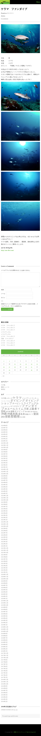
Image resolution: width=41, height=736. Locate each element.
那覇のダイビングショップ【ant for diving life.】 (25, 732)
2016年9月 (4, 686)
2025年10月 (4, 447)
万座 (26, 408)
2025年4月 (4, 460)
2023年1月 (4, 519)
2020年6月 (4, 587)
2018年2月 (4, 649)
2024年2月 (4, 491)
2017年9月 (4, 660)
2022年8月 (4, 530)
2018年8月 (4, 636)
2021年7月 (4, 559)
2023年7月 (4, 506)
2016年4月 (4, 697)
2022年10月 (4, 526)
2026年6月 (4, 430)
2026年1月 (4, 441)
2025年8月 (4, 452)
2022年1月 (4, 546)
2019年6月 (4, 614)
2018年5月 (4, 642)
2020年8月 (4, 583)
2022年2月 (4, 544)
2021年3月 (4, 568)
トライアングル (6, 332)
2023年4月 (4, 513)
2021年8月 (4, 557)
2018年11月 (4, 629)
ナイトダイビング (5, 406)
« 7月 (3, 376)
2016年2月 (4, 701)
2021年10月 (4, 552)
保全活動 (27, 411)
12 (20, 364)
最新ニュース (5, 387)
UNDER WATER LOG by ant (9, 710)
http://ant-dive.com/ (7, 250)
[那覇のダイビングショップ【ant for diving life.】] (5, 2)
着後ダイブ (29, 414)
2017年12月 (4, 653)
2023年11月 (4, 498)
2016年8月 (4, 688)
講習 (3, 417)
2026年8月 (4, 425)
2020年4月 (4, 592)
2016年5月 (4, 695)
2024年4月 (4, 487)
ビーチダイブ (16, 406)
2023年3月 (4, 515)
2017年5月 (4, 668)
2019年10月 (4, 605)
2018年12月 (4, 627)
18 (15, 367)
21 (31, 367)
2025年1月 (4, 467)
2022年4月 (4, 539)
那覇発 (15, 416)
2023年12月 (4, 495)
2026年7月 (4, 428)
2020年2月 (4, 596)
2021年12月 (4, 548)
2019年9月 (4, 607)
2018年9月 (4, 633)
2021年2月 (4, 570)
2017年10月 (4, 657)
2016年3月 (4, 699)
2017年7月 (4, 664)
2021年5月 (4, 563)
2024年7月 (4, 480)
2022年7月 (4, 533)
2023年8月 (4, 504)
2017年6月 (4, 666)
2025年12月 (4, 443)
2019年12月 (4, 600)
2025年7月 (4, 454)
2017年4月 (4, 671)
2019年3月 (4, 620)
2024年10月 (4, 474)
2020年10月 (4, 579)
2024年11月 (4, 471)
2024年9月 (4, 476)
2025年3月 (4, 463)
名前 (2, 289)
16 (4, 367)
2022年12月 (4, 522)
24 (9, 370)
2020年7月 (4, 585)
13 (26, 364)
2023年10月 (4, 500)
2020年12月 (4, 574)
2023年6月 (4, 509)
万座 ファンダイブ (7, 338)
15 (37, 364)
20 (26, 367)
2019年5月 (4, 616)
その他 (3, 385)
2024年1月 (4, 493)
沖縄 (4, 413)
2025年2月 (4, 465)
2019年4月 (4, 618)
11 (15, 364)
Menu (38, 2)
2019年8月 (4, 609)
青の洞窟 (22, 417)
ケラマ (17, 397)
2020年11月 (4, 576)
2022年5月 (4, 537)
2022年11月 (4, 524)
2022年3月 (4, 541)
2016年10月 (4, 684)
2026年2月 (4, 438)
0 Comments (4, 18)
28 (31, 370)
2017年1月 (4, 677)
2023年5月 (4, 511)
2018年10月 (4, 631)
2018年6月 (4, 640)
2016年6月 (4, 692)
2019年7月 (4, 611)
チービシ (16, 403)
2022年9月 (4, 528)
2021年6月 (4, 561)
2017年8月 (4, 662)
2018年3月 (4, 646)
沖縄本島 (12, 413)
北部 (31, 411)
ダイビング (17, 400)
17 (9, 367)
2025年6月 (4, 456)
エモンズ (9, 398)
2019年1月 (4, 625)
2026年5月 (4, 432)
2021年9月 (4, 555)
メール (3, 293)
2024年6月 (4, 482)
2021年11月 (4, 550)
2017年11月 (4, 655)
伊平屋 (8, 411)
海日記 (3, 16)
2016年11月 (4, 682)
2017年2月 (4, 675)
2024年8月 (4, 478)
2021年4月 (4, 565)
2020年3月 (4, 594)
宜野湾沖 (35, 411)
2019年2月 (4, 622)
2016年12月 (4, 679)
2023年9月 (4, 502)
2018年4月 (4, 644)
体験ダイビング (17, 411)
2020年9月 (4, 581)
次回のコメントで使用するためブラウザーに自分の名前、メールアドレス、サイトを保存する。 (19, 305)
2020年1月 (4, 598)
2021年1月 (4, 572)
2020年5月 (4, 590)
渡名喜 (21, 414)
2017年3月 (4, 673)
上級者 (33, 408)
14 (31, 364)
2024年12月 (4, 469)
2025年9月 (4, 449)
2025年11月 (4, 445)
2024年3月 (4, 489)
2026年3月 (4, 436)
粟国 (35, 414)
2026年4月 (4, 434)
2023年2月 (4, 517)
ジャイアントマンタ (29, 398)
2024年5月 (4, 484)
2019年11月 (4, 603)
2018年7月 (4, 638)
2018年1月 (4, 651)
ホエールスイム (14, 408)
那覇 (7, 416)
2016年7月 (4, 690)
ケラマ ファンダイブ (8, 325)
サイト (3, 297)
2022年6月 (4, 535)
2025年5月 (4, 458)
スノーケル (7, 401)
